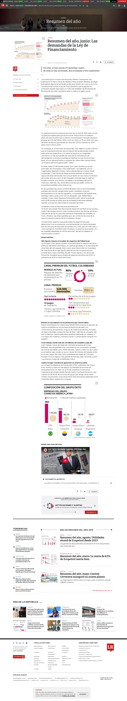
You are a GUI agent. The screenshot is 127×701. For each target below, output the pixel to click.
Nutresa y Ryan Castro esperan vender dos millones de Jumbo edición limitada (26, 580)
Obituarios (51, 662)
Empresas (36, 656)
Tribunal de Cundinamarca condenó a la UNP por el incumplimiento (105, 612)
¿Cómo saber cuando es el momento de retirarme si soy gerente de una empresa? (105, 625)
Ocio (63, 662)
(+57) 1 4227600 (17, 651)
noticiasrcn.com (54, 680)
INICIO (12, 5)
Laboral (99, 620)
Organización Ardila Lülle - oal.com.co (106, 678)
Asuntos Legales (38, 648)
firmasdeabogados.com (61, 678)
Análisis (64, 646)
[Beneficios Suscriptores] (119, 6)
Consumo (36, 652)
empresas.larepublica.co (46, 678)
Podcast (36, 664)
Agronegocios (38, 646)
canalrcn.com (35, 680)
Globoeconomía (66, 658)
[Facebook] (93, 62)
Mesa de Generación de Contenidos (89, 646)
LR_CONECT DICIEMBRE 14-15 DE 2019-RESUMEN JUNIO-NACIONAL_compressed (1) (71, 483)
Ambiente (64, 620)
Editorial (18, 587)
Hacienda (18, 546)
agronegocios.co (32, 678)
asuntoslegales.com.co (19, 678)
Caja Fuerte (51, 648)
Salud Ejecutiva (66, 664)
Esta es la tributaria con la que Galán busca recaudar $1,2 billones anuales (25, 549)
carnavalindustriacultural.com (21, 680)
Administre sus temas (21, 95)
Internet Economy (39, 662)
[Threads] (27, 643)
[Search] (114, 6)
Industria (18, 576)
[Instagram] (24, 643)
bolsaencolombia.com (76, 678)
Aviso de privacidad (84, 652)
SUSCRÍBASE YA (91, 512)
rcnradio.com (44, 680)
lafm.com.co (63, 680)
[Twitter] (83, 6)
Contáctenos (82, 650)
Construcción (20, 556)
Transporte (65, 607)
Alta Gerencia (51, 646)
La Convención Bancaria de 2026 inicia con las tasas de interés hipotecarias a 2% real (25, 538)
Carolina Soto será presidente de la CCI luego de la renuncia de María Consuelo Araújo (70, 612)
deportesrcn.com (84, 680)
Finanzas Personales (53, 658)
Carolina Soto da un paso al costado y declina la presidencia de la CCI (25, 560)
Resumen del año (63, 21)
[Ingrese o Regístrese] (124, 5)
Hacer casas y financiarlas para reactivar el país (25, 590)
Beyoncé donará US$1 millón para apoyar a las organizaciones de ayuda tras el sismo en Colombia (70, 626)
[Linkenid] (87, 6)
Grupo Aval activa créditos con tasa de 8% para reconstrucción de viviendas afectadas (35, 625)
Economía (65, 652)
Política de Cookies (68, 696)
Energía (18, 566)
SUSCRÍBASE (122, 1)
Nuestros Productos (84, 648)
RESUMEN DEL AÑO (31, 5)
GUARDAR (110, 62)
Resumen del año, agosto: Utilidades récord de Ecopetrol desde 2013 (82, 539)
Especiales (51, 656)
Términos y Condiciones (85, 654)
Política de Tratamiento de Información (90, 656)
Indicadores (37, 660)
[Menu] (7, 5)
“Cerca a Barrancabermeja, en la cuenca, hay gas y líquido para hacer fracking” (26, 570)
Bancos (18, 534)
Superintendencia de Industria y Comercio (91, 660)
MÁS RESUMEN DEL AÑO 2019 (101, 590)
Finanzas (36, 658)
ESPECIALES (19, 5)
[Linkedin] (100, 62)
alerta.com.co (73, 680)
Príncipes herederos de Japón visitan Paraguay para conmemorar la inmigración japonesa (35, 612)
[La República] (3, 5)
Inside (63, 660)
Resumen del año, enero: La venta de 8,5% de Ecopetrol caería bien (85, 558)
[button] (43, 506)
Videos (50, 669)
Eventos (64, 656)
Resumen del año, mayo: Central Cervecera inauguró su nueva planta (82, 575)
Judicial (99, 607)
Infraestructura (52, 660)
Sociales (36, 669)
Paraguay (30, 607)
